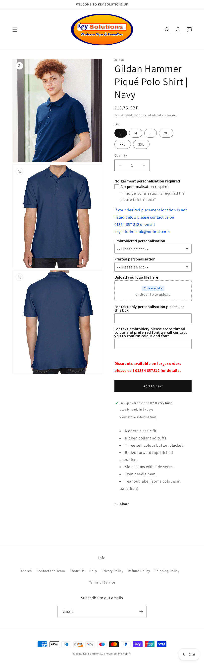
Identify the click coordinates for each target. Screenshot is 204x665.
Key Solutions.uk (94, 653)
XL (166, 133)
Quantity (120, 155)
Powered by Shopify (118, 653)
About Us (77, 571)
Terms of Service (102, 582)
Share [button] (124, 503)
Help (93, 571)
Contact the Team (51, 571)
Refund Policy (139, 571)
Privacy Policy (112, 571)
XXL (123, 144)
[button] (14, 29)
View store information (137, 417)
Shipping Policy (166, 571)
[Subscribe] (141, 611)
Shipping (140, 115)
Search (26, 571)
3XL (141, 144)
